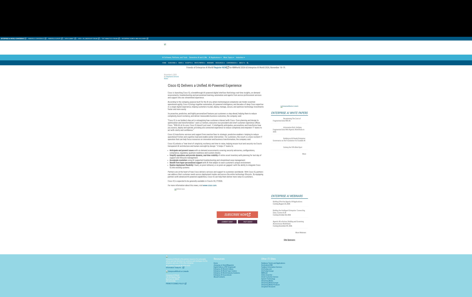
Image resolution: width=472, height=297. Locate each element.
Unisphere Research (268, 287)
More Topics (228, 57)
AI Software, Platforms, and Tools (174, 57)
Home (164, 63)
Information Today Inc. (174, 268)
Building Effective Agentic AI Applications (287, 202)
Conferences (231, 63)
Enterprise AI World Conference (12, 39)
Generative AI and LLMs (198, 57)
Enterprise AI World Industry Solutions (227, 273)
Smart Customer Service (269, 277)
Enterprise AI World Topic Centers (225, 271)
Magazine (224, 265)
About (241, 63)
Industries (239, 57)
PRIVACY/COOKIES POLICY (175, 284)
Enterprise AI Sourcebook (222, 275)
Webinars (210, 63)
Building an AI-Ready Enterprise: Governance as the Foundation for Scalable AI (289, 139)
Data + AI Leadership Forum (87, 39)
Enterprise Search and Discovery (134, 39)
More (304, 154)
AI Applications (214, 57)
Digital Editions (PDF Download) (225, 267)
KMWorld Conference (36, 39)
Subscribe (171, 63)
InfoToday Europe (267, 271)
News (180, 63)
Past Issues (247, 222)
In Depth (188, 63)
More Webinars (300, 232)
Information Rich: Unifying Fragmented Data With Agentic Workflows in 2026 (288, 129)
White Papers (199, 63)
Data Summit (69, 39)
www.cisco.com (209, 185)
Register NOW (220, 67)
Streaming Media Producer (270, 285)
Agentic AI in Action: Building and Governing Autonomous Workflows (288, 222)
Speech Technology (268, 279)
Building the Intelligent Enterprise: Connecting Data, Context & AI (289, 211)
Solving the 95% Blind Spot (292, 147)
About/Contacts (219, 277)
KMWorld (264, 273)
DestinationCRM (267, 265)
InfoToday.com (266, 269)
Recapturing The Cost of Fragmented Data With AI (287, 119)
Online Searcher (266, 275)
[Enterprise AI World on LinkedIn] (289, 106)
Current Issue (226, 222)
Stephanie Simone (172, 77)
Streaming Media (267, 281)
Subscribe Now (235, 215)
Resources (219, 63)
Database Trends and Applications (273, 263)
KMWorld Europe (54, 39)
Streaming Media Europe (269, 283)
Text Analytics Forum (110, 39)
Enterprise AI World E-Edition (223, 269)
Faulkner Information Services (271, 267)
